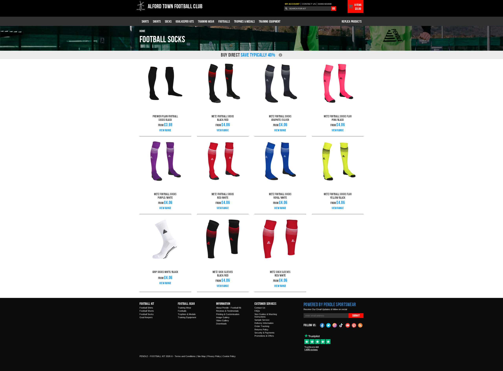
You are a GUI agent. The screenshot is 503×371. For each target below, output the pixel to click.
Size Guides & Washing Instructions (265, 315)
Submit (356, 315)
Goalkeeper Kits (185, 21)
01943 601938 (324, 4)
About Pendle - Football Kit (228, 308)
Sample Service (261, 320)
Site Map (201, 356)
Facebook (322, 325)
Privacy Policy (214, 356)
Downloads (221, 323)
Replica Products (352, 21)
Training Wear (206, 21)
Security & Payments (264, 333)
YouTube (348, 325)
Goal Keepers (146, 317)
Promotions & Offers (264, 336)
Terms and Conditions (185, 356)
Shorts (157, 21)
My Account (292, 4)
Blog (360, 325)
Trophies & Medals (244, 21)
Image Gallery (222, 317)
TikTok (341, 325)
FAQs (257, 311)
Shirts (145, 21)
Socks (168, 21)
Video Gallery (222, 320)
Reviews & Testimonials (227, 311)
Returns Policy (261, 329)
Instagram (335, 325)
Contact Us (259, 308)
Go (333, 8)
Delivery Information (264, 323)
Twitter (328, 325)
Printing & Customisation (227, 314)
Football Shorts (147, 311)
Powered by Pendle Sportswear (330, 304)
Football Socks (147, 314)
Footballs (224, 21)
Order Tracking (261, 326)
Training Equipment (269, 21)
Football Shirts (146, 308)
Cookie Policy (229, 356)
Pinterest (354, 325)
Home (142, 30)
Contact (309, 4)
